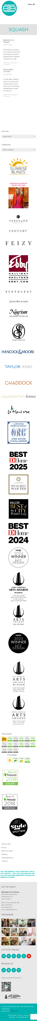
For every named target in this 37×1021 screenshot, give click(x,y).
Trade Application (7, 858)
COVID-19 (4, 861)
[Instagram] (3, 956)
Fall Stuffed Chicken (8, 71)
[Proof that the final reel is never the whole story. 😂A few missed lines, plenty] (31, 923)
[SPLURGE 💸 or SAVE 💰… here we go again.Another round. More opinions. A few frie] (31, 941)
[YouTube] (29, 956)
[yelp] (3, 970)
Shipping (4, 854)
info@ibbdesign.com (11, 909)
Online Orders (6, 844)
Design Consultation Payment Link (11, 978)
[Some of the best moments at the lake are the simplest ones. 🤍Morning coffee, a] (23, 923)
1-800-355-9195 (14, 902)
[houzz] (24, 956)
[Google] (8, 970)
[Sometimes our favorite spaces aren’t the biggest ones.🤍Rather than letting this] (31, 932)
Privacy (3, 847)
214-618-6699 (8, 907)
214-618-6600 (8, 905)
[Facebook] (8, 956)
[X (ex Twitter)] (19, 956)
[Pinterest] (13, 956)
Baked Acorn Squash (8, 41)
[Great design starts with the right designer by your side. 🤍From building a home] (14, 932)
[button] (31, 4)
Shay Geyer (13, 63)
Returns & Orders (7, 851)
